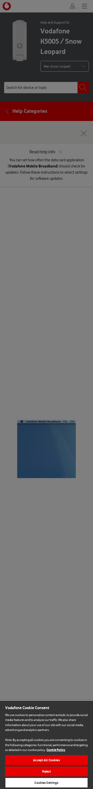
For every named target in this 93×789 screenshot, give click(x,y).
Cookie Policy (56, 750)
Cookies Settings (46, 783)
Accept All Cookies (46, 760)
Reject (46, 771)
